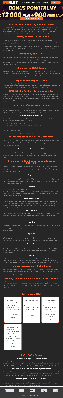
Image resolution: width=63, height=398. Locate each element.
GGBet (15, 27)
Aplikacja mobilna (25, 2)
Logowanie (45, 2)
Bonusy (33, 2)
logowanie (41, 133)
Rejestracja (56, 2)
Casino (39, 2)
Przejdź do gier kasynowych (31, 18)
